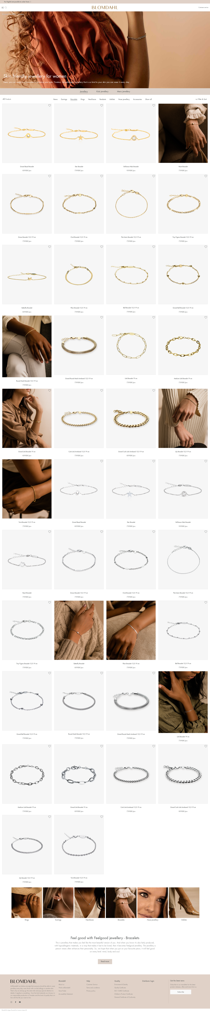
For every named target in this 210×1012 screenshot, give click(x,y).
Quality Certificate (120, 987)
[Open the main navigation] (2, 7)
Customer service (203, 7)
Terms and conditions (93, 987)
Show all (148, 99)
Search (6, 7)
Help (88, 981)
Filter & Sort (202, 99)
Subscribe (180, 992)
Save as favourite (49, 105)
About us (61, 984)
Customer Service (92, 984)
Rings (83, 99)
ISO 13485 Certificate (121, 991)
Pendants (103, 99)
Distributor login (148, 981)
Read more (105, 961)
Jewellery (13, 14)
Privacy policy (91, 991)
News (55, 99)
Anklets (112, 99)
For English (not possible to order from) (16, 2)
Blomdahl (5, 14)
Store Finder (62, 991)
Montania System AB (22, 1010)
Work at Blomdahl (64, 987)
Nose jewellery (124, 99)
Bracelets (21, 14)
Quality (117, 981)
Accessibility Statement (66, 994)
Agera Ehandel (11, 1010)
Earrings (64, 99)
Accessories (137, 99)
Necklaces (92, 99)
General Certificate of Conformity (124, 997)
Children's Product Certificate (123, 994)
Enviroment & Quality (121, 984)
